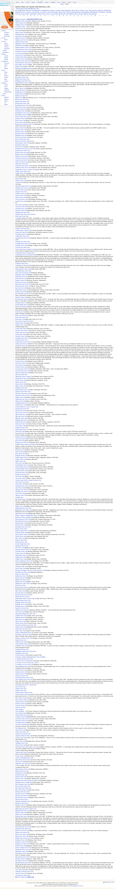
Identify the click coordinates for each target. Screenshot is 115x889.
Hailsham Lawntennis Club (22, 372)
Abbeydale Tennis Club (21, 21)
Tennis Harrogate (19, 711)
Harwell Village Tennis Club (22, 389)
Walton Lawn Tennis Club (21, 771)
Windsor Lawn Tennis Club (22, 830)
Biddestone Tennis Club (21, 95)
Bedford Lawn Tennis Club (22, 79)
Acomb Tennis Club (20, 28)
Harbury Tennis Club (20, 386)
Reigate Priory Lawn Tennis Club (23, 583)
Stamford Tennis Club (21, 670)
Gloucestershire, (93, 10)
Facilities (6, 45)
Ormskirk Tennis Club (21, 540)
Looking (6, 56)
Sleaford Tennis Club (20, 640)
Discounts (6, 63)
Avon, (17, 10)
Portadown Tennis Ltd (21, 566)
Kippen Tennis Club (20, 461)
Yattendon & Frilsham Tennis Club (24, 871)
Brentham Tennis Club (21, 131)
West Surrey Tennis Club (21, 790)
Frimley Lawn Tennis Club (22, 332)
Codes (5, 65)
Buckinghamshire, (36, 10)
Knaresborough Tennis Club (22, 467)
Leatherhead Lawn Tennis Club (23, 486)
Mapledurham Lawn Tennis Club (23, 510)
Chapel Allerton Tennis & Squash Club (25, 169)
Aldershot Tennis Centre (21, 42)
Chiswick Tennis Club (20, 190)
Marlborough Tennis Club (21, 513)
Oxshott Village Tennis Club (22, 544)
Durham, (82, 10)
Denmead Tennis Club (21, 278)
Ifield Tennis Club (19, 431)
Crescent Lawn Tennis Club (22, 247)
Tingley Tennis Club (20, 741)
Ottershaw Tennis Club (21, 542)
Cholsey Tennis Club (20, 195)
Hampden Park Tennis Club (22, 378)
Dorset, (78, 10)
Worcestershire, (93, 14)
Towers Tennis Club (20, 745)
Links (59, 2)
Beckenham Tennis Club (21, 77)
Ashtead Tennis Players (21, 57)
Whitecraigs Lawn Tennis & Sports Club (25, 808)
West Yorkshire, (79, 14)
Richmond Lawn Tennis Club (22, 587)
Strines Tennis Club (20, 686)
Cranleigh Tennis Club (21, 245)
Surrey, (44, 14)
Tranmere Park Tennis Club (22, 752)
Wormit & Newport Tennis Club (23, 847)
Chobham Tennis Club (21, 193)
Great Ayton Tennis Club (21, 363)
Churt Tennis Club (20, 204)
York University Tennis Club (22, 875)
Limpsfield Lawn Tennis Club (22, 491)
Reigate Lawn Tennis (20, 581)
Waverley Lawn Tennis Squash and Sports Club (27, 780)
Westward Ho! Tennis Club (22, 797)
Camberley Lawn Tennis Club (22, 158)
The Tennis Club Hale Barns (22, 724)
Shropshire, (109, 12)
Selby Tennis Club (20, 619)
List (5, 102)
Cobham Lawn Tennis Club (22, 228)
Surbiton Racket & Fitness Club (23, 692)
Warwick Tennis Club (20, 778)
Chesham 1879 (19, 182)
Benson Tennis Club (20, 88)
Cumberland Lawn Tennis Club (23, 271)
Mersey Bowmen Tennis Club (22, 519)
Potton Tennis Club (20, 568)
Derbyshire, (68, 10)
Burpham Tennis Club (20, 154)
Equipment (53, 2)
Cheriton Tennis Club (20, 178)
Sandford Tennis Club (20, 615)
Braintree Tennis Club (20, 128)
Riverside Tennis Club (21, 593)
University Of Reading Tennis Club (24, 758)
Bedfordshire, (22, 10)
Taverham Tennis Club (21, 703)
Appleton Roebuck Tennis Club (23, 47)
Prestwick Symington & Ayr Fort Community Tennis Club (30, 570)
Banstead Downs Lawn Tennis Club (24, 62)
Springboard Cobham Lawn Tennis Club (25, 651)
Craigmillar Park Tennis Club (22, 238)
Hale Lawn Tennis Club (21, 374)
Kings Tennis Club (20, 451)
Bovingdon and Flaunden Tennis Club (25, 124)
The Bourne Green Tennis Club (23, 718)
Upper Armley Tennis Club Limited (24, 759)
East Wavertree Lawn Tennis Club (24, 293)
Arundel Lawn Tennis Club (22, 51)
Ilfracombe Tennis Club (21, 433)
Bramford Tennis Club (21, 129)
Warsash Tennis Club (20, 776)
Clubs (22, 2)
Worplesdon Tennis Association (23, 849)
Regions (63, 2)
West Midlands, (70, 14)
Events (6, 43)
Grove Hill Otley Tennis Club (22, 370)
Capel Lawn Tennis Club (21, 162)
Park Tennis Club (19, 547)
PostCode (6, 90)
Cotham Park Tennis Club (22, 236)
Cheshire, (52, 10)
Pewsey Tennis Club (20, 553)
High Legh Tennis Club (21, 416)
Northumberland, (85, 12)
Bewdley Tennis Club (20, 92)
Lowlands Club (19, 497)
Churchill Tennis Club (20, 201)
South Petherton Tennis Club (22, 644)
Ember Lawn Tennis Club (21, 306)
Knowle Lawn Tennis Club (22, 474)
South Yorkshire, (25, 14)
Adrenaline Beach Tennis (21, 34)
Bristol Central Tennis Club (22, 137)
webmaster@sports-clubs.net (76, 885)
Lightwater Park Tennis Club (22, 489)
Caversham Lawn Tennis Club (23, 165)
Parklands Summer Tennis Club (23, 549)
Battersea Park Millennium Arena (23, 68)
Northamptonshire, (76, 12)
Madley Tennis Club (20, 506)
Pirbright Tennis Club (20, 557)
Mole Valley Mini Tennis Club (22, 521)
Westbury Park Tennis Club (22, 792)
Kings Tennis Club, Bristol (22, 453)
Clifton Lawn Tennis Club (21, 216)
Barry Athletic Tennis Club (22, 64)
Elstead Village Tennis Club (22, 304)
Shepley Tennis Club (20, 627)
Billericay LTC (18, 97)
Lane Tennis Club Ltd (20, 478)
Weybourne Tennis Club (21, 803)
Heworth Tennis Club (20, 410)
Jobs (5, 74)
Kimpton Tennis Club (20, 450)
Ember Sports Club (20, 312)
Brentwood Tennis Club (21, 133)
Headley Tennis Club (20, 397)
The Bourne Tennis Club (21, 720)
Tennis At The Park (20, 707)
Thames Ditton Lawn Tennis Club (23, 715)
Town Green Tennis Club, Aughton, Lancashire (27, 747)
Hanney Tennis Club (20, 384)
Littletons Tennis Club (21, 495)
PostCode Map (8, 92)
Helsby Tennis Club (20, 401)
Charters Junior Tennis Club (22, 171)
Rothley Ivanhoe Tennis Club (22, 600)
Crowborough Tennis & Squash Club (24, 253)
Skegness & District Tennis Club (23, 638)
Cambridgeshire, (45, 10)
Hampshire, (101, 10)
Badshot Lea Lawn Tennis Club (23, 61)
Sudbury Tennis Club (20, 688)
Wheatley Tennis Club (21, 805)
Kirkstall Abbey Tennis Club (22, 465)
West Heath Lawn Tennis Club (23, 788)
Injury (5, 79)
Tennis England (19, 709)
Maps (74, 2)
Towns (5, 86)
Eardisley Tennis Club (21, 291)
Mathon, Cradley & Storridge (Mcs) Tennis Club (27, 515)
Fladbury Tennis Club (20, 325)
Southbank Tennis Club (21, 645)
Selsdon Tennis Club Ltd (21, 623)
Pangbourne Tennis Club (21, 546)
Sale (5, 66)
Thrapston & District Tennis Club (23, 735)
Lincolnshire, (43, 12)
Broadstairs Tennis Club (21, 145)
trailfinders (18, 750)
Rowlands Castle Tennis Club (22, 602)
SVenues (6, 47)
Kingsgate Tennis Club (21, 455)
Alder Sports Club (19, 36)
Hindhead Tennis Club (21, 422)
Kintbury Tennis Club (20, 459)
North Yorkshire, (67, 12)
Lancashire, (29, 12)
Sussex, (48, 14)
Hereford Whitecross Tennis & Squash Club (26, 407)
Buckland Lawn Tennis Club (22, 150)
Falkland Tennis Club (20, 323)
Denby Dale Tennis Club (21, 276)
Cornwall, (57, 10)
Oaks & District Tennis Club (22, 534)
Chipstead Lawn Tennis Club (22, 188)
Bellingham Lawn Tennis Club (23, 81)
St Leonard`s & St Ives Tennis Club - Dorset (26, 662)
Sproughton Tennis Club (21, 653)
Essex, (87, 10)
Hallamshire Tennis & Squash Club (24, 376)
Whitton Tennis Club (20, 814)
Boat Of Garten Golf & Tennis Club (24, 116)
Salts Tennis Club (19, 612)
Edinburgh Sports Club (21, 302)
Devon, (74, 10)
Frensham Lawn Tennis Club (22, 330)
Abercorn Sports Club (20, 23)
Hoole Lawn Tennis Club (21, 424)
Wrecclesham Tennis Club (22, 853)
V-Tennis (17, 765)
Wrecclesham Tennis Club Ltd (23, 857)
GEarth (6, 101)
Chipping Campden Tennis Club (23, 186)
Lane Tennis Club (19, 476)
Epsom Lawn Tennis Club (21, 315)
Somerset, (18, 14)
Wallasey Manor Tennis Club (22, 769)
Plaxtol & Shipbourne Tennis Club (24, 561)
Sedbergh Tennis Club (21, 617)
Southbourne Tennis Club (21, 649)
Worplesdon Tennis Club (21, 851)
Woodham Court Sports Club (22, 844)
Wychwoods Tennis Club (21, 860)
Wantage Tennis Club (20, 773)
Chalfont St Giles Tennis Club (23, 167)
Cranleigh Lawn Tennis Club (22, 241)
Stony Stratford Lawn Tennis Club (24, 679)
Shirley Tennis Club (20, 630)
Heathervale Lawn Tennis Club (23, 399)
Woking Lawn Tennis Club (22, 836)
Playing (6, 57)
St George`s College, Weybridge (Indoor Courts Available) (30, 657)
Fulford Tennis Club (20, 334)
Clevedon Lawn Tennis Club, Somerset (25, 214)
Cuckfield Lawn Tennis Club (22, 265)
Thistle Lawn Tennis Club (21, 732)
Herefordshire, (107, 10)
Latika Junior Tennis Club (21, 482)
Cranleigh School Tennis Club (23, 243)
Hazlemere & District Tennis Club (24, 395)
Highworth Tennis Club (21, 418)
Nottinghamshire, (94, 12)
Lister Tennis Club (20, 493)
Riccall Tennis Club (20, 585)
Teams (5, 39)
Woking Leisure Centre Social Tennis (24, 838)
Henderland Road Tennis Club (23, 403)
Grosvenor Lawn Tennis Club (22, 369)
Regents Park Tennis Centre (22, 579)
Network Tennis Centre (21, 528)
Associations (40, 2)
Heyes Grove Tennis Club (22, 412)
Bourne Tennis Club (20, 122)
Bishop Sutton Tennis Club (22, 103)
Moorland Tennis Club (21, 523)
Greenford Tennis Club (21, 367)
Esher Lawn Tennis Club (21, 317)
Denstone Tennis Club (21, 280)
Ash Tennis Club (19, 53)
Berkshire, (29, 10)
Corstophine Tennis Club (21, 234)
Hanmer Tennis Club (20, 380)
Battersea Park (19, 66)
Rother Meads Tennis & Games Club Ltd (25, 598)
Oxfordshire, (102, 12)
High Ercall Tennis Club (21, 414)
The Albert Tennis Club (21, 717)
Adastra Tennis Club (20, 32)
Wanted (6, 59)
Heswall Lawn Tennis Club (22, 408)
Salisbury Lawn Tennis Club (22, 610)
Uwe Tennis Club (19, 761)
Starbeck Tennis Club (20, 674)
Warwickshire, (62, 14)
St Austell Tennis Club (21, 655)
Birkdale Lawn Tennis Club (22, 101)
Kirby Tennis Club (19, 463)
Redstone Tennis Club (21, 578)
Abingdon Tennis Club (21, 24)
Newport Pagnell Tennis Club (22, 530)
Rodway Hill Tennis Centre (22, 596)
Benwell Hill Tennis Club (21, 90)
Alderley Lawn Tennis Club (22, 40)
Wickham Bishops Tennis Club (23, 826)
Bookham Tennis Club (21, 118)
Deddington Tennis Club (21, 274)
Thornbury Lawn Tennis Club (22, 734)
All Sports (6, 32)
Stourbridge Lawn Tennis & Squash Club (25, 685)
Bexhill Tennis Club (20, 94)
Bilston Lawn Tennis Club (21, 99)
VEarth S (6, 99)
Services (6, 75)
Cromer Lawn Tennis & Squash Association (26, 249)
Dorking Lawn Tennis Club (22, 282)
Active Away (18, 30)
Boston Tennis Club (20, 120)
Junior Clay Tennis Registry (22, 439)
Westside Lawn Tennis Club (22, 795)
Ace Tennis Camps (20, 26)
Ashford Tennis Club (20, 55)
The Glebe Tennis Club (21, 722)
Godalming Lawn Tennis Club (22, 338)
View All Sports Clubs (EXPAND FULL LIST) (27, 8)
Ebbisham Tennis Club (21, 297)
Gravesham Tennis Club (21, 345)
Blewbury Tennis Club (21, 109)
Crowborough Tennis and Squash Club (25, 254)
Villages (6, 88)
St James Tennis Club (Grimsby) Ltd (24, 660)
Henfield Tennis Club (20, 405)
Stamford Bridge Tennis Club (22, 666)
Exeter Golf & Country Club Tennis (24, 321)
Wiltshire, (86, 14)
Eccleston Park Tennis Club (22, 299)
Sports (62, 4)
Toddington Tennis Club (21, 743)
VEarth (6, 104)
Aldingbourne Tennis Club (21, 43)
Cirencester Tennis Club (21, 206)
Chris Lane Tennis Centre (21, 199)
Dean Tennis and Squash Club (23, 272)
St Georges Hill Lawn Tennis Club (24, 659)
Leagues (33, 2)
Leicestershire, (36, 12)
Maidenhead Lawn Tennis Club (23, 508)
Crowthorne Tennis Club (21, 263)
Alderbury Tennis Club (21, 38)
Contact (6, 81)
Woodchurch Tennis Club (21, 842)
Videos (6, 72)
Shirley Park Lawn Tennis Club (23, 629)
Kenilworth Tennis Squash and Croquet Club (26, 444)
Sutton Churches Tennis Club (22, 694)
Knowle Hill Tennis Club (21, 470)
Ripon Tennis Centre (20, 591)
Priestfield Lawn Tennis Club (22, 572)
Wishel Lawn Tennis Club (21, 834)
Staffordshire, (33, 14)
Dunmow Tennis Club (20, 288)
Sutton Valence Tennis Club (22, 700)
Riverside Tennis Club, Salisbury (23, 594)
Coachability (18, 218)
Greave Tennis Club (20, 365)
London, (49, 12)
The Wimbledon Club (20, 728)
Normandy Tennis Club (21, 532)
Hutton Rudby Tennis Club (22, 429)
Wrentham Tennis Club (21, 859)
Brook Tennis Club (20, 146)
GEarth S (6, 97)
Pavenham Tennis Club (21, 551)
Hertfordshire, (19, 12)
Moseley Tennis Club (20, 525)
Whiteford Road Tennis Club (22, 810)
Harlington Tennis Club (21, 388)
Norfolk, (60, 12)
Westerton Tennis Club (21, 793)
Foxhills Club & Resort (21, 328)
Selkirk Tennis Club (20, 621)
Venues (27, 2)
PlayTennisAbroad (20, 563)
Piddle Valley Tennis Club (21, 555)
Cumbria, (62, 10)
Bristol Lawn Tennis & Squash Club (24, 141)
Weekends (6, 48)
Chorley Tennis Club (20, 197)
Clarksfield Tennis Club (21, 208)
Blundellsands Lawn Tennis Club (23, 113)
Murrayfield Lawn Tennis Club (23, 527)
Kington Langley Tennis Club (22, 457)
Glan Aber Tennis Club (21, 336)
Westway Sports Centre (21, 799)
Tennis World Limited (20, 713)
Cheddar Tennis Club (20, 173)
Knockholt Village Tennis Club (23, 468)
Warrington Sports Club (21, 774)
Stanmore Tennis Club (21, 672)
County (6, 84)
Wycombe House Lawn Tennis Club (24, 862)
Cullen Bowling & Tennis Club (23, 269)
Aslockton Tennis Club (21, 59)
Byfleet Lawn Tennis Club (21, 156)
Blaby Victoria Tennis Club (22, 107)
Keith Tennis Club (19, 440)
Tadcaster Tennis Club (21, 701)
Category (6, 34)
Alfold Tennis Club (20, 45)
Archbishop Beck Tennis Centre (23, 49)
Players (47, 2)
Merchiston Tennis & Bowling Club (24, 517)
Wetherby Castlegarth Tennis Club (24, 801)
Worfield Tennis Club (20, 845)
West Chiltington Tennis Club (22, 784)
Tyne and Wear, (54, 14)
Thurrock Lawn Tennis (21, 737)
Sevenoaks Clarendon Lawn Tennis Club (25, 625)
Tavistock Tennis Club (21, 705)
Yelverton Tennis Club (21, 873)
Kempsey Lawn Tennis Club (22, 442)
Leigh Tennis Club (20, 488)
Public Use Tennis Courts (21, 574)
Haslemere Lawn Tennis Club (22, 391)
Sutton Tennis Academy (21, 698)
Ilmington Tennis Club (21, 437)
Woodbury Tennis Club (21, 840)
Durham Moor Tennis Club (22, 290)
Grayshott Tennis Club (21, 361)
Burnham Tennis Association (22, 152)
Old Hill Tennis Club (20, 536)
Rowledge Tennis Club (21, 604)
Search (69, 2)
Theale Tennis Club (20, 730)
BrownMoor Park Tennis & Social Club (25, 148)
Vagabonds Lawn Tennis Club (23, 763)
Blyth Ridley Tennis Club (21, 114)
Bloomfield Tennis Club (21, 111)
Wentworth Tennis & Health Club (23, 782)
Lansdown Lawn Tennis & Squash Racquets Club (28, 480)
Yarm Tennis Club (19, 869)
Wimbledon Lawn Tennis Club (23, 828)
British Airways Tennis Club (22, 143)
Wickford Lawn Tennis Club (22, 816)
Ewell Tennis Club (20, 319)
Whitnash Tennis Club (21, 812)
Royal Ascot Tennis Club (21, 608)
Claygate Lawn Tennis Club (22, 212)
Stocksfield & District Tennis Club (24, 677)
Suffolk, (39, 14)
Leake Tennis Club (20, 484)
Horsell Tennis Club (20, 425)
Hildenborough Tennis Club (22, 420)
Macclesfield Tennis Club (21, 499)
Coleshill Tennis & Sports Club (23, 230)
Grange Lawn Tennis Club (22, 343)
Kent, (24, 12)
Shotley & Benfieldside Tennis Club (24, 632)
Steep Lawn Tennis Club (21, 675)
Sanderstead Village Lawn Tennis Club (25, 613)
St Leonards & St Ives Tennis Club (24, 664)
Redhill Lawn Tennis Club (21, 576)
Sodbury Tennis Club (20, 642)
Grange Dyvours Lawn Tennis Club (24, 342)
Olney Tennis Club (20, 538)
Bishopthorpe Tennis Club (22, 105)
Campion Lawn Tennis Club (22, 160)
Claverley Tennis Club (21, 210)
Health (5, 77)
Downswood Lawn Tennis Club (23, 284)
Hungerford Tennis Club (21, 427)
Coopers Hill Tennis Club (21, 232)
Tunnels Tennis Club (20, 756)
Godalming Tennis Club (21, 340)
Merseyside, (54, 12)
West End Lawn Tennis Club (22, 786)
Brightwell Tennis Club (21, 135)
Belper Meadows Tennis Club (22, 83)
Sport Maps (7, 36)
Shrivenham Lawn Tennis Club (23, 634)
